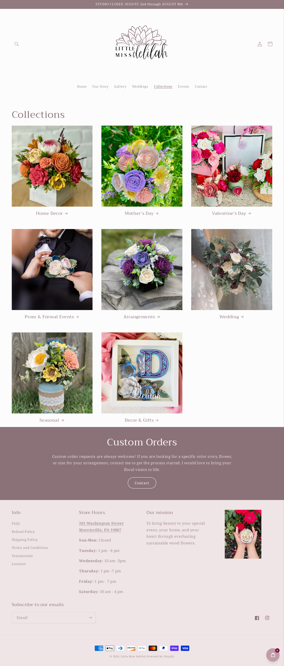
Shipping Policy (25, 539)
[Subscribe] (90, 617)
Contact (142, 482)
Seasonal (49, 420)
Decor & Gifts (139, 420)
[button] (17, 44)
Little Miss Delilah (133, 656)
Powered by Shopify (160, 656)
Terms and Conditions (30, 547)
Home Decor (49, 213)
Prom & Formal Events (49, 317)
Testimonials (22, 555)
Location (19, 563)
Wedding (229, 317)
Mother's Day (139, 213)
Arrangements (139, 317)
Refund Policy (23, 531)
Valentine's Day (229, 213)
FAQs (16, 523)
